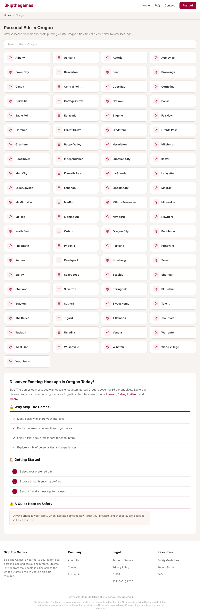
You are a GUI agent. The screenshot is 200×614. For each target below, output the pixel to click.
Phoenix (111, 394)
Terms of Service (123, 560)
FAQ (157, 5)
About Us (73, 560)
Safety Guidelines (168, 560)
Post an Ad (74, 574)
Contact (170, 5)
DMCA (116, 574)
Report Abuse (166, 567)
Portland (132, 394)
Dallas (121, 394)
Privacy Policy (121, 567)
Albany (14, 399)
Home (146, 5)
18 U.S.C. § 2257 (123, 581)
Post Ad (188, 5)
